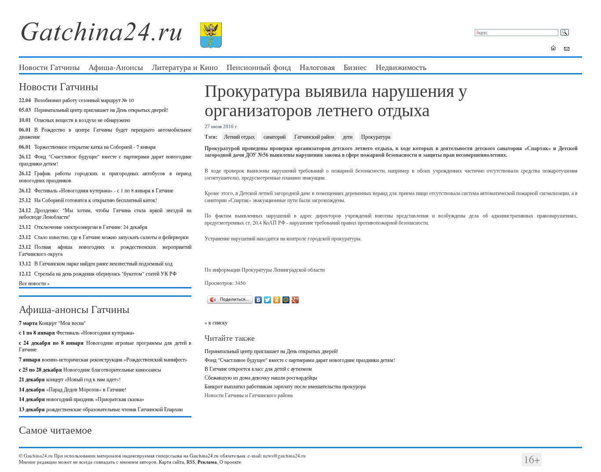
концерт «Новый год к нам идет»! (70, 379)
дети (347, 136)
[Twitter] (267, 300)
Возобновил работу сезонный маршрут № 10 (84, 99)
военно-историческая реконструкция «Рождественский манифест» (103, 359)
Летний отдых (239, 136)
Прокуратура (375, 136)
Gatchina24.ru (204, 455)
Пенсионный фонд (259, 67)
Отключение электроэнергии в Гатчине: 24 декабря (90, 226)
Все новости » (34, 283)
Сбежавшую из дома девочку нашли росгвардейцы (261, 377)
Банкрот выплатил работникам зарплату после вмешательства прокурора (285, 386)
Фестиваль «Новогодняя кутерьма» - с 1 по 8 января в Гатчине (103, 190)
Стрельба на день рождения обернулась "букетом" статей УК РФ (105, 273)
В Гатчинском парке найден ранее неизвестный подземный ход (103, 263)
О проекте (230, 461)
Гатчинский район (314, 136)
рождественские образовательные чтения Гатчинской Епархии (101, 409)
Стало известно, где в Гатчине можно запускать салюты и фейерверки (111, 236)
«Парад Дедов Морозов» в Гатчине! (72, 389)
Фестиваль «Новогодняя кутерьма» (77, 332)
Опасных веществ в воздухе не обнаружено (82, 119)
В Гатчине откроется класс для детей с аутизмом (258, 368)
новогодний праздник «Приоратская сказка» (81, 398)
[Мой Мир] (286, 300)
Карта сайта (171, 461)
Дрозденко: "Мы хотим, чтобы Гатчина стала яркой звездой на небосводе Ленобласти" (105, 213)
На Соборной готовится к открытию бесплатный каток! (95, 199)
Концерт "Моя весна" (52, 322)
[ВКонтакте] (258, 300)
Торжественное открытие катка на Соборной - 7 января (95, 146)
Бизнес (355, 67)
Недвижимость (401, 67)
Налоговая (317, 67)
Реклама (207, 461)
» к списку (216, 322)
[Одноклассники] (277, 300)
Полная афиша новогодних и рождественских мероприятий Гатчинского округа (105, 250)
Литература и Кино (185, 67)
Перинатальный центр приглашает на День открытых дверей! (101, 109)
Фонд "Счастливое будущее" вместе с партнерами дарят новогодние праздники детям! (105, 160)
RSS (191, 461)
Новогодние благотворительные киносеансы (90, 369)
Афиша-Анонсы (115, 67)
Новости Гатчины (49, 67)
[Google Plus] (295, 300)
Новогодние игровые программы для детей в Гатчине (105, 346)
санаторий (275, 136)
